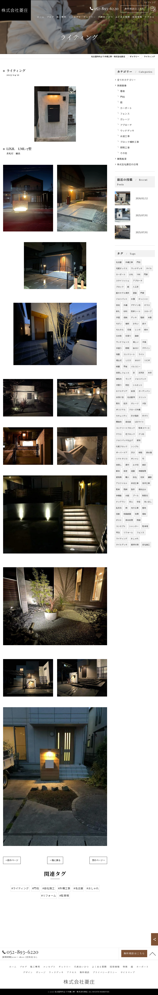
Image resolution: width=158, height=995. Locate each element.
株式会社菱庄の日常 (127, 164)
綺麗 (118, 366)
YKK (138, 274)
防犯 (127, 385)
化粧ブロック (121, 446)
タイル (149, 268)
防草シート (135, 311)
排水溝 (149, 452)
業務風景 (122, 158)
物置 (118, 354)
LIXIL (131, 274)
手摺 (118, 317)
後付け (136, 348)
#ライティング (20, 888)
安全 (138, 501)
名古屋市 (131, 397)
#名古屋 (78, 888)
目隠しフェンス (122, 372)
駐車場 (145, 526)
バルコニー (135, 366)
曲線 (137, 335)
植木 (146, 329)
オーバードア (121, 452)
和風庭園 (127, 513)
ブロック (120, 286)
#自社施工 (48, 888)
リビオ (147, 360)
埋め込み (142, 489)
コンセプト (120, 526)
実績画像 (122, 85)
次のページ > (98, 860)
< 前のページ (12, 860)
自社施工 (146, 544)
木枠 (150, 372)
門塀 (142, 292)
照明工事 (125, 147)
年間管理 (142, 471)
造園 (133, 471)
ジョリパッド (140, 378)
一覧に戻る (55, 860)
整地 (144, 507)
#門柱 (35, 888)
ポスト (119, 520)
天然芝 (141, 372)
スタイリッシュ (122, 280)
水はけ (138, 360)
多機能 (119, 495)
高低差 (128, 421)
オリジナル (120, 409)
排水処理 (129, 520)
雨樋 (138, 520)
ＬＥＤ (128, 360)
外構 (125, 305)
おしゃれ (134, 538)
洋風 (144, 342)
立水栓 (119, 335)
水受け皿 (120, 397)
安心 (131, 501)
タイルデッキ (121, 544)
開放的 (119, 421)
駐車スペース (144, 428)
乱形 (125, 403)
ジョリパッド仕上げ (124, 440)
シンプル (135, 446)
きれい (136, 323)
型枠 (133, 489)
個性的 (119, 378)
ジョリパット (121, 299)
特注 (118, 532)
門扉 (146, 274)
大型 (144, 403)
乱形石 (119, 507)
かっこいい (143, 299)
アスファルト (121, 483)
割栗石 (145, 495)
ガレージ (125, 119)
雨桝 (125, 489)
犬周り (119, 385)
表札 (118, 311)
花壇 (129, 329)
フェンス (125, 113)
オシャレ (135, 458)
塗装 (135, 292)
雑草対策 (135, 544)
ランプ (128, 378)
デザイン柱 (135, 305)
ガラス (147, 305)
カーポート (126, 108)
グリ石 (141, 434)
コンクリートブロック (125, 428)
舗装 (150, 477)
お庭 (127, 495)
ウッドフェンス (122, 342)
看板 (122, 91)
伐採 (142, 477)
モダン (119, 323)
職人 (127, 477)
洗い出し (148, 501)
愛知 (138, 440)
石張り (128, 335)
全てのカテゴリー (126, 79)
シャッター (134, 526)
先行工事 (135, 507)
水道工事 (125, 136)
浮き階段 (134, 415)
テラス (119, 434)
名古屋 (119, 262)
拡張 (133, 391)
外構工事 (129, 262)
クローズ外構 (134, 409)
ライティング (121, 538)
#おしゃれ (93, 888)
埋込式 (119, 360)
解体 (118, 471)
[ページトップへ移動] (153, 954)
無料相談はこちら (134, 8)
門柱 (122, 96)
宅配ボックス (121, 268)
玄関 (137, 513)
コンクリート (129, 354)
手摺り (119, 348)
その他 (123, 153)
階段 (142, 317)
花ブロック (130, 434)
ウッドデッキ (127, 130)
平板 (125, 366)
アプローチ (126, 124)
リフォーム (128, 532)
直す (144, 323)
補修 (127, 323)
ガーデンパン (144, 391)
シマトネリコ (121, 458)
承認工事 (135, 483)
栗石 (118, 403)
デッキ (134, 317)
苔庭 (118, 513)
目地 (118, 305)
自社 (135, 477)
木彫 (150, 317)
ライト (141, 354)
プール (136, 495)
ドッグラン (120, 501)
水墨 (133, 299)
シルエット (137, 385)
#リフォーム (48, 895)
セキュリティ (121, 415)
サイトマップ (128, 972)
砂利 (125, 311)
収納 (125, 317)
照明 (127, 348)
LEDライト (139, 421)
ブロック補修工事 (129, 141)
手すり (145, 415)
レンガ (138, 329)
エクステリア (121, 391)
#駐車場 (64, 895)
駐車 (118, 489)
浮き (133, 452)
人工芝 (136, 286)
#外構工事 (64, 888)
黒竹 (127, 464)
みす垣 (136, 464)
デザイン (146, 348)
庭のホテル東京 (122, 292)
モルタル (120, 329)
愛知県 (119, 477)
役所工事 (146, 483)
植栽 (140, 452)
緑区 (144, 464)
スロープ (148, 311)
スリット (142, 397)
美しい (136, 342)
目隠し (119, 464)
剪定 (125, 471)
